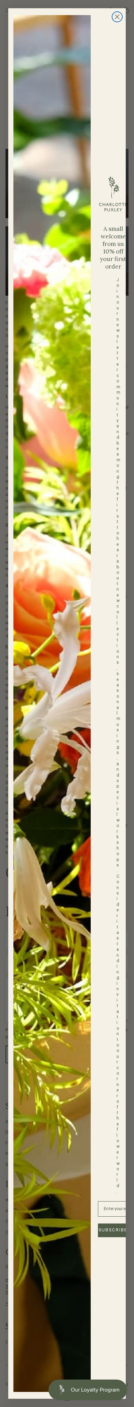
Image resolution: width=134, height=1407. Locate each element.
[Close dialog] (117, 17)
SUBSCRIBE (113, 1230)
